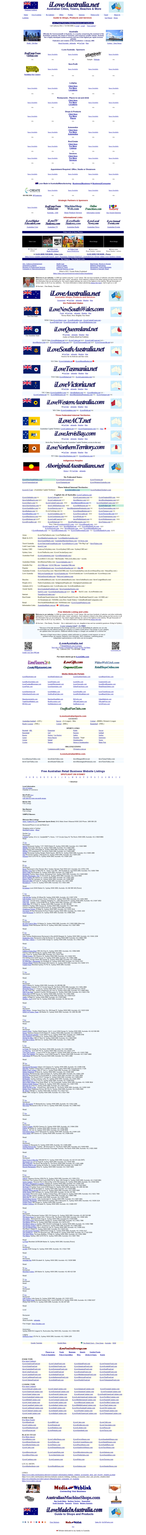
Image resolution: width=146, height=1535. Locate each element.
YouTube (81, 43)
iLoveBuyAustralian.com (30, 682)
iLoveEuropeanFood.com (58, 1369)
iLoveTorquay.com (105, 511)
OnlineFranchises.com (80, 686)
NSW (114, 1343)
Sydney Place (27, 1202)
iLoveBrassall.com (86, 524)
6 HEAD (25, 837)
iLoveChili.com (105, 1422)
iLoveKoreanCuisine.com (83, 1394)
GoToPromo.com (104, 704)
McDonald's (26, 1077)
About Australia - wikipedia (67, 43)
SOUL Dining (27, 1192)
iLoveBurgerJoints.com (30, 1445)
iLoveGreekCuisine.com (57, 1402)
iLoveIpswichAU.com (65, 524)
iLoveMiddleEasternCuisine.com (84, 1405)
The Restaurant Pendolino (31, 1231)
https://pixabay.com (38, 1324)
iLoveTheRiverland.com (80, 530)
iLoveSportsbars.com (55, 686)
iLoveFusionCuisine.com (58, 1397)
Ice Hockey (58, 735)
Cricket (92, 721)
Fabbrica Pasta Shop (29, 951)
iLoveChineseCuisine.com (31, 1411)
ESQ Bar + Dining (28, 940)
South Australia (58, 1503)
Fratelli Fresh (27, 965)
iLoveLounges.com (56, 1459)
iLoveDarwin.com (86, 456)
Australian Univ (32, 227)
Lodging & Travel (62, 267)
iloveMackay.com (39, 342)
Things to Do (95, 15)
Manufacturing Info (116, 1503)
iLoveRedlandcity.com (102, 530)
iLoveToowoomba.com (82, 342)
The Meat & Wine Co (29, 1224)
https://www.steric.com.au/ (31, 1481)
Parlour (25, 1128)
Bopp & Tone (27, 879)
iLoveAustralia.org (61, 573)
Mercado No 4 (27, 1086)
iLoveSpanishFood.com (108, 1372)
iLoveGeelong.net (40, 395)
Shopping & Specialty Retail (99, 269)
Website (97, 59)
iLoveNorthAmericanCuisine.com (84, 1413)
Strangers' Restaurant (30, 1201)
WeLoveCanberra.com (65, 576)
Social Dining (27, 1189)
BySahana (26, 888)
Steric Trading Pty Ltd (30, 821)
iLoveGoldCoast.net (92, 340)
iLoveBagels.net (28, 1422)
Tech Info (55, 647)
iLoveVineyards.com (80, 684)
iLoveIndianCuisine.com (58, 1405)
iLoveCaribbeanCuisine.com (32, 1408)
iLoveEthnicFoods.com (57, 1366)
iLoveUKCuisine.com (108, 1408)
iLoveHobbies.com (54, 692)
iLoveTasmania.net (63, 482)
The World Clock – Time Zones (93, 1343)
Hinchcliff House (28, 989)
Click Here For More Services (73, 158)
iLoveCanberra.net (54, 500)
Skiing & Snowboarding (81, 742)
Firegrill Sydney (28, 956)
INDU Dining (27, 1010)
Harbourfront (27, 987)
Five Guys (26, 959)
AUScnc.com (83, 541)
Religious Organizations (98, 265)
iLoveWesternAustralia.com (100, 482)
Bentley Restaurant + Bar (31, 876)
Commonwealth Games (56, 749)
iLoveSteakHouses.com (107, 1442)
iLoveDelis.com (53, 1442)
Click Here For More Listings (73, 146)
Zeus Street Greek (29, 1300)
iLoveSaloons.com (106, 1452)
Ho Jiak (25, 990)
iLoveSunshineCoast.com (59, 342)
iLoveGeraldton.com (68, 410)
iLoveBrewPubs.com (30, 1455)
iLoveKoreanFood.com (82, 1372)
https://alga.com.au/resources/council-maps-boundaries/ (73, 273)
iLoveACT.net (27, 490)
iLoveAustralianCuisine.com (32, 1397)
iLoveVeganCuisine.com (108, 1411)
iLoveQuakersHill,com (107, 497)
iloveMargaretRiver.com (80, 503)
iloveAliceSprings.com (67, 456)
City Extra (26, 911)
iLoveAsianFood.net (29, 1366)
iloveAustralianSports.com (69, 589)
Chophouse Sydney (29, 909)
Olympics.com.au (79, 749)
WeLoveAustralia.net (45, 573)
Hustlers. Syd (27, 999)
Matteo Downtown (28, 1072)
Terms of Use (78, 647)
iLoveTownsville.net (102, 342)
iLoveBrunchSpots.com (30, 1442)
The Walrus (26, 1236)
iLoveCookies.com (29, 1425)
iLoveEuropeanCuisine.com (59, 1392)
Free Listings (91, 26)
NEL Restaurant (28, 1104)
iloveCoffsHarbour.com (56, 506)
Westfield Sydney (28, 830)
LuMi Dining (26, 1056)
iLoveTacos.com (106, 1430)
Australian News (93, 227)
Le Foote (25, 1049)
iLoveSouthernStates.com (81, 677)
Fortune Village (28, 963)
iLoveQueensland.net (30, 482)
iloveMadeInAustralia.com (47, 538)
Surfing (101, 735)
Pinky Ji (25, 1130)
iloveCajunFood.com (30, 1372)
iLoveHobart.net (65, 377)
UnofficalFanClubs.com (55, 694)
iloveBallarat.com (76, 393)
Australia (108, 1343)
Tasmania (68, 1503)
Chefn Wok (26, 904)
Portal (62, 313)
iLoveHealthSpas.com (56, 1466)
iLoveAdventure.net (28, 692)
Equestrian (51, 730)
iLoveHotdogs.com (55, 1428)
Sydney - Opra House (114, 43)
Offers (61, 15)
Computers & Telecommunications (34, 269)
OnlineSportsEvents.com (30, 694)
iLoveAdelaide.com (29, 497)
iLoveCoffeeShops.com (56, 1439)
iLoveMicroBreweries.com (107, 684)
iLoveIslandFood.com (82, 1364)
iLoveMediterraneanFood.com (85, 1374)
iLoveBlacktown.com (30, 516)
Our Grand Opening (113, 213)
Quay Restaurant (28, 1148)
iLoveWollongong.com (88, 322)
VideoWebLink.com (105, 699)
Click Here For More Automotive (73, 132)
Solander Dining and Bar (31, 1190)
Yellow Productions (73, 251)
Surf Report (108, 18)
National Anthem (31, 10)
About (37, 830)
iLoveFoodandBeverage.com (31, 684)
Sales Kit (98, 1522)
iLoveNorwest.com (52, 528)
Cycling (24, 742)
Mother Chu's (27, 1089)
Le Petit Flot (27, 1051)
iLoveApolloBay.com (58, 393)
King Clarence (27, 1036)
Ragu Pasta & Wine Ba (30, 1160)
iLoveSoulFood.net (107, 1369)
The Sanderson (28, 1232)
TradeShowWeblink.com (30, 701)
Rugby (75, 730)
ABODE (25, 848)
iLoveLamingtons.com (46, 556)
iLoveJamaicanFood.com (83, 1366)
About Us (117, 15)
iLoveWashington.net (29, 677)
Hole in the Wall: (28, 992)
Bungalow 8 (27, 883)
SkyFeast (26, 1187)
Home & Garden (61, 265)
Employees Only (28, 938)
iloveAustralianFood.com (31, 1369)
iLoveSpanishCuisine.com (109, 1400)
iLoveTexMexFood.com (108, 1374)
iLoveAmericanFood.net (31, 1364)
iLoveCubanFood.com (57, 1364)
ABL (30, 730)
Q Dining (25, 1145)
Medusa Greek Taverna (30, 1084)
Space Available (53, 54)
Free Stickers (54, 1522)
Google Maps (61, 1343)
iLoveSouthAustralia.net (65, 480)
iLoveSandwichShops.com (83, 1447)
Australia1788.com (68, 565)
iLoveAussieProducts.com (80, 603)
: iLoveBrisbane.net (57, 340)
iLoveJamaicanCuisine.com (84, 1389)
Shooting (76, 738)
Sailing (75, 735)
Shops (116, 18)
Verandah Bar (27, 1260)
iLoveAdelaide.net (66, 361)
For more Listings (29, 1361)
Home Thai (26, 994)
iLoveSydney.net (56, 322)
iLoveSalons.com (79, 1466)
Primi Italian (26, 1133)
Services (82, 15)
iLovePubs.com (27, 686)
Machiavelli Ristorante (30, 1067)
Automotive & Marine (29, 265)
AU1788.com (43, 565)
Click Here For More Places (73, 116)
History (66, 471)
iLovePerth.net (85, 410)
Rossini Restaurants (29, 1167)
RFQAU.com (26, 704)
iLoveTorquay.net (103, 395)
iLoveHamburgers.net (30, 1428)
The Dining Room (28, 1217)
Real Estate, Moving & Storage (100, 264)
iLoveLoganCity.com (50, 526)
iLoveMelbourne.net (58, 395)
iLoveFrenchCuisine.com (58, 1394)
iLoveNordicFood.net (82, 1380)
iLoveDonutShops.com (56, 1447)
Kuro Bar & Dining (28, 1040)
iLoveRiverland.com (59, 530)
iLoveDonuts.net (54, 1425)
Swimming (102, 738)
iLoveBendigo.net (93, 393)
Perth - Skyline (32, 43)
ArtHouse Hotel (28, 1336)
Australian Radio (73, 227)
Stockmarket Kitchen (29, 1199)
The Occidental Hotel (29, 1227)
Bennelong (26, 874)
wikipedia (79, 300)
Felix (24, 954)
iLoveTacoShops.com (106, 1447)
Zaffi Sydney (27, 1298)
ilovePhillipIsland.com (81, 519)
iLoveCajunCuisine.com (31, 1402)
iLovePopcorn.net (28, 1430)
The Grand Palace (29, 1220)
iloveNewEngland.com (55, 677)
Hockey (50, 735)
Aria (24, 855)
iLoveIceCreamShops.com (82, 1442)
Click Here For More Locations (73, 88)
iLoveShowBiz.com (79, 692)
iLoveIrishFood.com (56, 1380)
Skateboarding (78, 740)
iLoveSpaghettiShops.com (108, 1439)
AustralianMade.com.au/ (46, 605)
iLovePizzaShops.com (81, 1445)
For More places (28, 1437)
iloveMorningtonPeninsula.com (81, 395)
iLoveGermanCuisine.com (58, 1400)
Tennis (101, 740)
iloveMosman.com (71, 528)
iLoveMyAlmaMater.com (81, 694)
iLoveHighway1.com (70, 543)
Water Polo (102, 742)
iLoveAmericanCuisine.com (32, 1392)
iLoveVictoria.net (96, 480)
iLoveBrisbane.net (29, 519)
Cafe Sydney (27, 899)
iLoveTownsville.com (106, 514)
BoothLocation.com (54, 701)
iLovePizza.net (105, 1428)
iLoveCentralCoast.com (92, 320)
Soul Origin (26, 1194)
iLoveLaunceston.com (84, 377)
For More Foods (28, 1420)
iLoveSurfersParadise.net (64, 568)
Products (72, 213)
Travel (106, 15)
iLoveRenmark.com (40, 530)
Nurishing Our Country (32, 74)
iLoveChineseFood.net (30, 1380)
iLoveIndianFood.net (56, 1374)
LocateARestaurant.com (56, 684)
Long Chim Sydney (29, 1052)
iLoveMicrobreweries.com (82, 1452)
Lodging (25, 18)
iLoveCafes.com (28, 1447)
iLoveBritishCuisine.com (31, 1400)
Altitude (25, 851)
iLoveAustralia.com (116, 650)
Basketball (94, 724)
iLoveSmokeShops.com (108, 1466)
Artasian (25, 856)
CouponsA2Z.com (105, 682)
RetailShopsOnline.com (106, 686)
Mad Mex (26, 1069)
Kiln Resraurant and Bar (30, 1035)
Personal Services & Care (65, 269)
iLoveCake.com (79, 1422)
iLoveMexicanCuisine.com (84, 1402)
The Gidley (26, 1219)
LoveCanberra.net (67, 429)
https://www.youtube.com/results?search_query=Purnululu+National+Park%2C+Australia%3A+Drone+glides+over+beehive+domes (73, 257)
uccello (25, 1249)
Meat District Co (28, 1080)
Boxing (24, 735)
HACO (25, 985)
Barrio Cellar (27, 872)
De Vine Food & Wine (30, 923)
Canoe (24, 738)
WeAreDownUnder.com (46, 576)
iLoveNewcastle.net (71, 322)
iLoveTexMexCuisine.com (109, 1397)
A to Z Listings (36, 15)
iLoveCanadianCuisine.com (32, 1405)
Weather (86, 300)
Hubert (25, 997)
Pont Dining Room (29, 1132)
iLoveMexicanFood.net (82, 1377)
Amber (25, 853)
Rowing (50, 742)
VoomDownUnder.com (46, 594)
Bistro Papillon (27, 877)
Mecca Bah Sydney (29, 1082)
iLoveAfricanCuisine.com (31, 1389)
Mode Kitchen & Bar (29, 1087)
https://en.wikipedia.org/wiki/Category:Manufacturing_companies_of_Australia (50, 1479)
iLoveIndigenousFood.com (58, 1377)
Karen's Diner (27, 1031)
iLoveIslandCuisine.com (57, 1411)
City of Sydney (27, 788)
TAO (24, 1215)
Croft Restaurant (28, 913)
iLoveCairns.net (74, 340)
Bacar (24, 869)
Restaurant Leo (28, 1162)
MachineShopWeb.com (55, 699)
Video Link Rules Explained (53, 250)
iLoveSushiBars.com (106, 1445)
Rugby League (27, 724)
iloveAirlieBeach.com (30, 500)
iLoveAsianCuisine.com (31, 1394)
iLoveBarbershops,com (30, 1466)
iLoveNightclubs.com (81, 1455)
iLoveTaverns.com (106, 1459)
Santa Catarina (27, 1182)
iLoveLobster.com (79, 1428)
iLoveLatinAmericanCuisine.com (84, 1397)
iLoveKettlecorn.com (81, 1425)
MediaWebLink (28, 650)
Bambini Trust (27, 871)
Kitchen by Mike (28, 1038)
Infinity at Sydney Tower (31, 1012)
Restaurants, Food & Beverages (100, 267)
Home (26, 15)
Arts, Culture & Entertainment (32, 264)
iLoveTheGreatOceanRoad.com (49, 543)
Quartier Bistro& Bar (29, 1147)
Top (29, 833)
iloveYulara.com (104, 522)
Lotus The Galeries (29, 1054)
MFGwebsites (37, 195)
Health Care (60, 264)
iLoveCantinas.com (29, 1459)
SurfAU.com (42, 592)
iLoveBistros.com (28, 1439)
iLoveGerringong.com (56, 516)
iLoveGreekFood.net (56, 1372)
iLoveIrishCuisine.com (57, 1408)
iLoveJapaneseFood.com (83, 1369)
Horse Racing (52, 738)
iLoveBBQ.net (53, 1422)
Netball (50, 740)
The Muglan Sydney (29, 1226)
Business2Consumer (101, 184)
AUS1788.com (54, 565)
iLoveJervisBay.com (72, 490)
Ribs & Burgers (28, 1163)
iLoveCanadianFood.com (31, 1374)
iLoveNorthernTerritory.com (101, 490)
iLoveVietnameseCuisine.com (110, 1413)
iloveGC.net (42, 546)
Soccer (58, 721)
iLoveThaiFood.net (107, 1377)
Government (61, 300)
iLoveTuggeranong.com (87, 429)
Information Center (93, 213)
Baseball (25, 730)
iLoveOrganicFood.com (108, 1364)
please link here (96, 283)
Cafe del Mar (27, 897)
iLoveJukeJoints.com (56, 1455)
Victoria (76, 1503)
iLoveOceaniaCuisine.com (109, 1389)
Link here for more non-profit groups (34, 798)
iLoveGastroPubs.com (56, 1452)
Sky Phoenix (27, 1185)
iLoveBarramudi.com (63, 556)
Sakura (25, 1178)
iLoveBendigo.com (29, 514)
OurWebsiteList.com (54, 704)
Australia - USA (52, 213)
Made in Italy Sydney (30, 1070)
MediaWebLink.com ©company (71, 646)
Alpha (24, 849)
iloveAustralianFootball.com (48, 589)
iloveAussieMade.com (46, 541)
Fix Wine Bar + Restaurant (31, 961)
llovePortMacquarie (75, 522)
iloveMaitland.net (70, 526)
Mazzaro (25, 1075)
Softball (101, 733)
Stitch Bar (26, 1197)
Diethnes (25, 925)
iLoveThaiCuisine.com (108, 1405)
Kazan (25, 1033)
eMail (83, 649)
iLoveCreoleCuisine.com (31, 1413)
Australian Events (113, 227)
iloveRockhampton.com (107, 500)
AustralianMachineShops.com (66, 541)
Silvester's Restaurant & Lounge (33, 1183)
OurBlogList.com (78, 704)
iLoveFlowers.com (54, 682)
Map (87, 43)
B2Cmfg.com (77, 699)
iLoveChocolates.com (107, 1425)
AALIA (25, 846)
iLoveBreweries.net (29, 1452)
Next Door (26, 1105)
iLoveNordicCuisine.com (83, 1411)
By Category (50, 15)
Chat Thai (26, 901)
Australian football (29, 721)
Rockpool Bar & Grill (29, 1165)
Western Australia (86, 1503)
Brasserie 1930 (28, 881)
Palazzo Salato (28, 1126)
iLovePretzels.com (54, 1430)
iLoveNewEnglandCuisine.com (83, 1408)
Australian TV (53, 227)
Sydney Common (28, 1204)
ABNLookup (64, 605)
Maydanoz (26, 1074)
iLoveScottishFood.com (108, 1366)
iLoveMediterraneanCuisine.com (84, 1400)
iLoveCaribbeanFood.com (31, 1377)
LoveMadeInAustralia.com (68, 538)
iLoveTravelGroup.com (106, 692)
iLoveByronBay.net (75, 320)
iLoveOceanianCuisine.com (111, 1392)
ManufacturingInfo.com (30, 699)
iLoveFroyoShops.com (81, 1439)
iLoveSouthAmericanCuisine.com (110, 1394)
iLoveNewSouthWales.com (32, 480)
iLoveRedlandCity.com (90, 526)
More (31, 795)
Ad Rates (87, 647)
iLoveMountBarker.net (84, 361)
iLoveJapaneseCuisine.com (84, 1392)
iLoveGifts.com (78, 682)
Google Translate (36, 1343)
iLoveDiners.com (54, 1445)
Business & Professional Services (34, 267)
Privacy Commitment (66, 647)
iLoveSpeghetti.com (80, 1430)
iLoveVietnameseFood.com (110, 1380)
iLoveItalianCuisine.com (57, 1413)
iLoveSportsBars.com (107, 1455)
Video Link (74, 249)
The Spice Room (28, 1234)
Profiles (70, 15)
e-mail (77, 26)
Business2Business (81, 184)
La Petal (25, 1242)
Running (76, 733)
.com (84, 522)
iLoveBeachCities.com (106, 677)
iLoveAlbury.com (60, 320)
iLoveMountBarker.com (92, 528)
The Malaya (26, 1222)
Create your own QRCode (30, 652)
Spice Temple (27, 1195)
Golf (49, 733)
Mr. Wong (26, 1091)
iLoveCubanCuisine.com (57, 1389)
